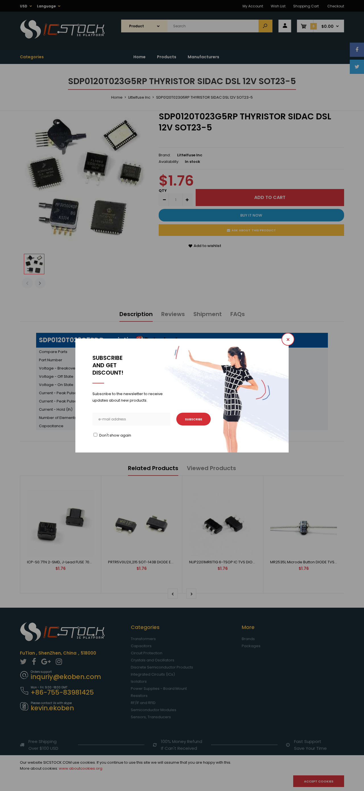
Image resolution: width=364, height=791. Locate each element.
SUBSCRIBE (193, 419)
